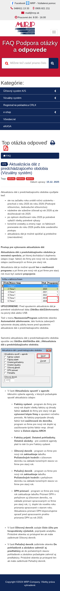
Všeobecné (9, 119)
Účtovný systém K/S (14, 90)
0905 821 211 (42, 8)
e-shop (7, 112)
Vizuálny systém (12, 97)
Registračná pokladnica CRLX (19, 105)
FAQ (8, 155)
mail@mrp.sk (32, 13)
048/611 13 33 (21, 8)
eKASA (7, 126)
